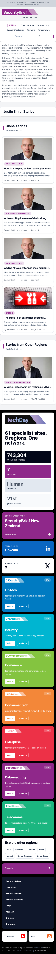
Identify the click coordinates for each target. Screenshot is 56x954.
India (41, 849)
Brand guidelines (13, 881)
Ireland (10, 856)
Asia (9, 849)
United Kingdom (25, 856)
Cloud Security (27, 25)
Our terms (10, 924)
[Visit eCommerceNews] (20, 655)
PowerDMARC (41, 950)
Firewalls (31, 30)
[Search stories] (49, 868)
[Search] (39, 36)
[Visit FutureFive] (20, 694)
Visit (8, 606)
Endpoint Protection (15, 30)
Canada (31, 849)
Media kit (23, 606)
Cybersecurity (43, 25)
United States (42, 856)
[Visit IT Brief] (20, 731)
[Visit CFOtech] (20, 580)
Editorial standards (14, 899)
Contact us (11, 887)
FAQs (8, 906)
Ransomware (44, 30)
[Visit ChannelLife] (20, 619)
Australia (19, 849)
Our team (10, 918)
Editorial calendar (14, 893)
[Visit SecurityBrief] (20, 768)
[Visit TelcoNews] (20, 806)
